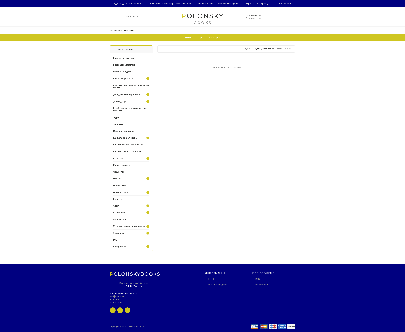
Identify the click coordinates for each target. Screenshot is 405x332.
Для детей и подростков (126, 94)
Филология (119, 212)
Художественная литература (129, 226)
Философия (119, 219)
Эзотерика (119, 232)
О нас (211, 278)
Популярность (284, 48)
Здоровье (118, 124)
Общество (118, 171)
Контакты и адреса (217, 284)
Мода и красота (121, 165)
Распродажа (119, 246)
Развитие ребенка (123, 78)
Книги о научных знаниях (127, 151)
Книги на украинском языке (128, 144)
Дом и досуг (119, 101)
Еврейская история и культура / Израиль (130, 109)
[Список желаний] (294, 30)
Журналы (118, 117)
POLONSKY (202, 16)
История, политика (123, 131)
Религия (117, 199)
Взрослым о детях (123, 71)
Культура (118, 158)
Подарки (117, 178)
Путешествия (120, 192)
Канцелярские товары (125, 137)
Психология (119, 185)
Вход (257, 278)
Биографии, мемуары (124, 64)
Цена (247, 48)
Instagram (233, 3)
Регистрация (261, 284)
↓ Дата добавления (263, 48)
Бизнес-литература (123, 58)
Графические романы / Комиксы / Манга (131, 86)
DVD (115, 239)
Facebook (221, 3)
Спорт (116, 205)
